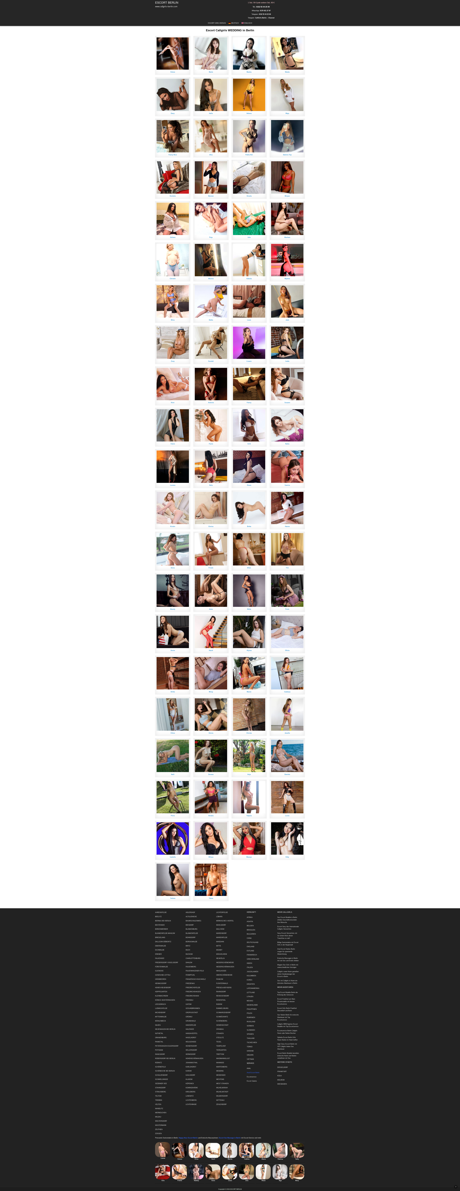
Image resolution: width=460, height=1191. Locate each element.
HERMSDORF (191, 1054)
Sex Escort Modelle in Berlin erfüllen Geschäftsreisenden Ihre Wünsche (287, 919)
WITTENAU (220, 1100)
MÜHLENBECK (160, 1021)
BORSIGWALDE (191, 942)
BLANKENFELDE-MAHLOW (165, 933)
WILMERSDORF (222, 1096)
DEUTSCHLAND (252, 942)
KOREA (249, 980)
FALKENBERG (191, 967)
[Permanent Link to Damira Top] (287, 136)
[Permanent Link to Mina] (173, 301)
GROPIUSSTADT (192, 1012)
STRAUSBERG (160, 1092)
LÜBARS (219, 917)
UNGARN (250, 1055)
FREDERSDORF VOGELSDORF (166, 962)
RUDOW (219, 1004)
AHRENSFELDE (161, 912)
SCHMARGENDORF (223, 1012)
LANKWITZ (190, 1096)
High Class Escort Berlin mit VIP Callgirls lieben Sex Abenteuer (287, 1046)
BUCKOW (189, 954)
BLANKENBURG (191, 929)
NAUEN (158, 1025)
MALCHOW (220, 929)
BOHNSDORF (191, 937)
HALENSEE (190, 1029)
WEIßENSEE (221, 1075)
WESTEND (220, 1079)
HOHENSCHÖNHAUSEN (194, 1058)
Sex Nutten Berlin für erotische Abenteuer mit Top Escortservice (288, 1017)
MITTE (218, 946)
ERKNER (158, 954)
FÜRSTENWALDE (161, 967)
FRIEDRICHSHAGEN (193, 992)
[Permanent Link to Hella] (211, 95)
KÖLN (279, 1076)
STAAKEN (220, 1033)
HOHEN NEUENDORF (163, 987)
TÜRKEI (250, 1047)
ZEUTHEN (158, 1129)
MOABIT (219, 950)
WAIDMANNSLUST (223, 1058)
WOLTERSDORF (161, 1121)
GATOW (188, 1004)
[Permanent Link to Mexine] (211, 260)
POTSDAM (159, 1050)
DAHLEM (189, 962)
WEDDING (220, 1071)
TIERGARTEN (221, 1050)
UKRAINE (250, 1051)
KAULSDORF (190, 1075)
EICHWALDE (159, 950)
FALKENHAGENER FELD (195, 971)
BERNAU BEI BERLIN (163, 921)
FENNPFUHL (190, 975)
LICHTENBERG (191, 1100)
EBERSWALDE (160, 946)
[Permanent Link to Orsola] (249, 177)
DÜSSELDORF (282, 1067)
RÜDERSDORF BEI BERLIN (165, 1058)
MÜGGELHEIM (221, 954)
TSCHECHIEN (252, 1042)
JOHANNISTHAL (192, 1063)
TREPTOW (220, 1054)
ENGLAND (250, 946)
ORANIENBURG (161, 1037)
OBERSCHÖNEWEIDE (224, 975)
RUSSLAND (251, 1022)
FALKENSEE (159, 958)
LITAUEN (250, 996)
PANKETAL (159, 1042)
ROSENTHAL (221, 1000)
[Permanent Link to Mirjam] (287, 177)
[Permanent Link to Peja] (211, 219)
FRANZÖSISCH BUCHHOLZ (196, 979)
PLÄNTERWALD (222, 983)
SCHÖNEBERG (221, 1021)
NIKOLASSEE (221, 971)
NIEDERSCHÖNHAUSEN (225, 967)
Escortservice (251, 1077)
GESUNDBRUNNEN (193, 1008)
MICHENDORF (160, 1012)
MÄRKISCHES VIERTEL (225, 921)
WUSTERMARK (160, 1125)
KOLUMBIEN (251, 976)
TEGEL (218, 1042)
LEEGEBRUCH (160, 1004)
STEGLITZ (220, 1037)
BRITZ (188, 946)
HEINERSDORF (191, 1046)
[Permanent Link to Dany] (173, 95)
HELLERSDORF (191, 1050)
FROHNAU (189, 1000)
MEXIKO (250, 1001)
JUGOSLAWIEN (252, 972)
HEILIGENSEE (191, 1042)
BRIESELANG (160, 937)
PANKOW (219, 979)
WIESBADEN (282, 1084)
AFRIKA (250, 917)
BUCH (188, 950)
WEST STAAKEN (222, 1083)
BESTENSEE (160, 925)
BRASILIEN (251, 930)
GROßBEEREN (160, 979)
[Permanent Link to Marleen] (287, 219)
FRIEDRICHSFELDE (193, 987)
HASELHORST (191, 1037)
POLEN (249, 1013)
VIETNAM (250, 1059)
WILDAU (158, 1117)
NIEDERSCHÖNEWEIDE (225, 962)
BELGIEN (250, 926)
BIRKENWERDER (161, 929)
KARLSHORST (191, 1067)
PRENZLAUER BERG (224, 987)
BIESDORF (190, 925)
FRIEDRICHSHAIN (192, 996)
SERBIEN (250, 1026)
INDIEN (249, 963)
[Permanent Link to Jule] (249, 219)
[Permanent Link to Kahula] (249, 260)
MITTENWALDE (161, 1017)
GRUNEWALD (191, 1021)
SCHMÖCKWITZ (222, 1017)
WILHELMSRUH (222, 1088)
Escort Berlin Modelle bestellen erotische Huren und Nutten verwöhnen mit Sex (288, 1055)
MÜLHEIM (281, 1080)
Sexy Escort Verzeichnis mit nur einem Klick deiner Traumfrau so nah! (287, 935)
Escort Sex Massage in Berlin (230, 1138)
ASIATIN (250, 921)
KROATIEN (251, 984)
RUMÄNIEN (251, 1017)
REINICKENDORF (222, 996)
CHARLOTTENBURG (193, 958)
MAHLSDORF (221, 925)
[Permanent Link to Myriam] (211, 177)
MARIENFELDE (221, 937)
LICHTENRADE (191, 1104)
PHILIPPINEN (252, 1009)
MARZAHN (220, 942)
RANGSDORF (160, 1054)
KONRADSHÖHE (192, 1088)
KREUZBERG (190, 1092)
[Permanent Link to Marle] (211, 53)
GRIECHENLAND (253, 959)
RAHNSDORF (221, 992)
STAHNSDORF (160, 1088)
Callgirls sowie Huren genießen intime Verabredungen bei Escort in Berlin (288, 974)
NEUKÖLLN (220, 958)
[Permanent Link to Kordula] (173, 177)
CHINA (249, 938)
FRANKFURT (282, 1071)
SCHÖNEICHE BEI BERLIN (165, 1071)
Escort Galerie (252, 1081)
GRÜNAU (189, 1017)
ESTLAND (250, 951)
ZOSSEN (158, 1133)
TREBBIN (158, 1100)
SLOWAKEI (251, 1030)
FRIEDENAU (190, 983)
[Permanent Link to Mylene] (287, 260)
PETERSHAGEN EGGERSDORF (166, 1046)
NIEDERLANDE (252, 1005)
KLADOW (189, 1079)
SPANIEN (250, 1034)
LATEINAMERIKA (253, 988)
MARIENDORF (221, 933)
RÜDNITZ (158, 1063)
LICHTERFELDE (222, 912)
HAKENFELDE (191, 1025)
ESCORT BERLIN (166, 2)
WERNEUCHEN (160, 1113)
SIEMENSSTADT (222, 1025)
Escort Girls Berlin (217, 23)
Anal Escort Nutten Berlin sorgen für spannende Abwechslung (286, 951)
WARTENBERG (221, 1067)
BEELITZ (158, 917)
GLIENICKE (159, 971)
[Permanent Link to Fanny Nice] (173, 136)
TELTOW (158, 1096)
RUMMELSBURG (222, 1008)
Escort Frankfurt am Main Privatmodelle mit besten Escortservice (286, 1001)
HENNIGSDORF (161, 983)
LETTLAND (251, 992)
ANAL (249, 1068)
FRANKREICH (252, 955)
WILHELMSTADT (222, 1092)
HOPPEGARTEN (161, 992)
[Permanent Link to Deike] (211, 301)
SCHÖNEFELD (160, 1067)
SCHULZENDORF (161, 1075)
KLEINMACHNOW (161, 996)
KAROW (189, 1071)
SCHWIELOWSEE (161, 1079)
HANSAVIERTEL (192, 1033)
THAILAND (250, 1038)
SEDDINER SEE (161, 1083)
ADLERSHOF (190, 912)
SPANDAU (220, 1029)
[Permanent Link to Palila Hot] (249, 136)
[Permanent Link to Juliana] (173, 219)
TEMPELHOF (221, 1046)
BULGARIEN (251, 934)
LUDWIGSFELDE (161, 1008)
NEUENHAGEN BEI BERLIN (165, 1029)
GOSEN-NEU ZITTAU (162, 975)
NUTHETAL (159, 1033)
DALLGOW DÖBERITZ (163, 942)
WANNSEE (220, 1063)
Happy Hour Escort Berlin (188, 1138)
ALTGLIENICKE (191, 917)
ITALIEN (250, 967)
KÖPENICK (190, 1083)
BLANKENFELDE (192, 933)
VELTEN (158, 1104)
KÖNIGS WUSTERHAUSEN (165, 1000)
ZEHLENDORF (221, 1104)
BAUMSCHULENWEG (193, 921)
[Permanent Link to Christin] (173, 260)
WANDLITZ (159, 1108)
